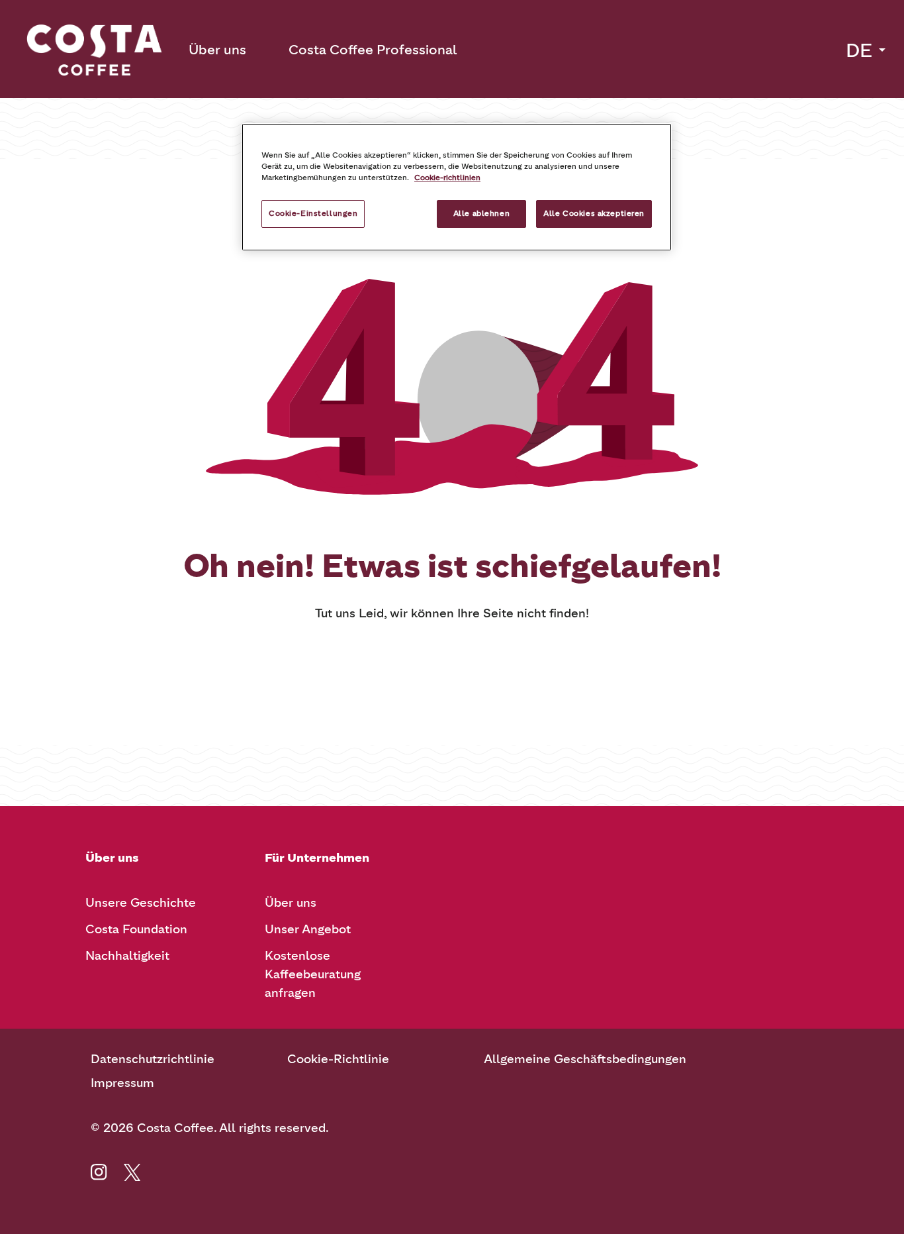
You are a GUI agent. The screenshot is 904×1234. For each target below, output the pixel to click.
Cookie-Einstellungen (313, 213)
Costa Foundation (136, 929)
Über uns (217, 50)
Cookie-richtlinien (447, 177)
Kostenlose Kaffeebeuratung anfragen (313, 974)
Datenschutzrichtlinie (152, 1059)
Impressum (122, 1083)
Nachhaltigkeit (127, 956)
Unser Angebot (308, 929)
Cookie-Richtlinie (338, 1059)
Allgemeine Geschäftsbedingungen (585, 1059)
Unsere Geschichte (140, 903)
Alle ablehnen (481, 213)
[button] (866, 50)
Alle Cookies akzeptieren (594, 213)
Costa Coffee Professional (373, 50)
